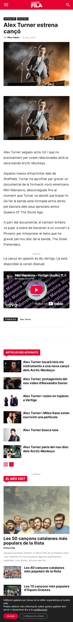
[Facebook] (31, 334)
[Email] (39, 334)
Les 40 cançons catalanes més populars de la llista (44, 569)
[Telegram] (15, 334)
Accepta (11, 616)
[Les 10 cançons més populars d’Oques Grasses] (12, 591)
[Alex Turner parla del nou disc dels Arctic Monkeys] (12, 451)
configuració (40, 609)
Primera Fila (9, 548)
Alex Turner (25, 319)
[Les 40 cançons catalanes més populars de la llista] (12, 572)
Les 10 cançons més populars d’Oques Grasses (46, 588)
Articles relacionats (22, 352)
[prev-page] (6, 464)
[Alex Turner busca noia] (12, 434)
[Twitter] (23, 334)
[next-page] (11, 464)
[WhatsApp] (7, 334)
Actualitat (10, 19)
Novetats (22, 19)
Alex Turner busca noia (40, 430)
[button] (6, 5)
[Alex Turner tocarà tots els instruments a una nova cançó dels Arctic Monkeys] (12, 366)
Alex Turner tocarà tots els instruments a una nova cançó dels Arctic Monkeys (46, 366)
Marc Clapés (13, 37)
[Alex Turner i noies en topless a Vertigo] (12, 400)
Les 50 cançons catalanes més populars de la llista (35, 541)
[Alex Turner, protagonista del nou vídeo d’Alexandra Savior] (12, 383)
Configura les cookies (33, 616)
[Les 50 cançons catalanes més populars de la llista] (36, 510)
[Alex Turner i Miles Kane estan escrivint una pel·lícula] (12, 417)
